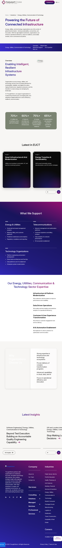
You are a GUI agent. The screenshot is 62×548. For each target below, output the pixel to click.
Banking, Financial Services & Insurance (50, 487)
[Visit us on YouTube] (20, 497)
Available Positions (50, 537)
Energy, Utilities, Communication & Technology (50, 495)
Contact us (50, 2)
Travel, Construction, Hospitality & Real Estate (50, 519)
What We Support (38, 47)
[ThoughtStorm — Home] (12, 2)
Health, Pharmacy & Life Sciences (50, 481)
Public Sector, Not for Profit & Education (51, 475)
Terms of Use (53, 544)
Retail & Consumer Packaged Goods (50, 503)
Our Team (31, 477)
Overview (35, 45)
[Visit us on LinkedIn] (5, 497)
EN (56, 2)
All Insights (8, 452)
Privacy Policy (44, 544)
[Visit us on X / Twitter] (9, 497)
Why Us (35, 49)
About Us (31, 474)
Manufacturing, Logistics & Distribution (49, 510)
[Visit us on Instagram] (13, 497)
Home (7, 15)
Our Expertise (48, 47)
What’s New (43, 45)
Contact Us (32, 480)
